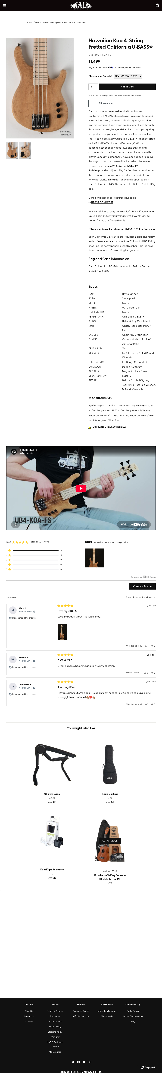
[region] (94, 557)
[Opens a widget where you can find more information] (148, 1067)
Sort (128, 597)
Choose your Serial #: (100, 76)
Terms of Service (55, 1011)
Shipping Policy (55, 1032)
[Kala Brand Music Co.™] (81, 5)
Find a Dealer (133, 1011)
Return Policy (55, 1027)
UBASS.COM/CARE (102, 202)
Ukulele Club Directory (133, 1016)
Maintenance (55, 1052)
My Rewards (107, 1016)
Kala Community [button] (132, 1005)
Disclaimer (55, 1016)
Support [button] (55, 1005)
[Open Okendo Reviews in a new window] (143, 576)
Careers (29, 1022)
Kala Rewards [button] (107, 1005)
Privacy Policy (55, 1022)
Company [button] (29, 1005)
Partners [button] (81, 1005)
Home (30, 22)
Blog (133, 1022)
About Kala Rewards (106, 1011)
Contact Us (29, 1016)
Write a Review (145, 587)
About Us (29, 1011)
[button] (34, 550)
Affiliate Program (81, 1016)
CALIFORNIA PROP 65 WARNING (109, 427)
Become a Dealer (81, 1011)
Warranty (55, 1037)
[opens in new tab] (73, 1062)
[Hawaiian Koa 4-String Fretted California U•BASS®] (40, 40)
